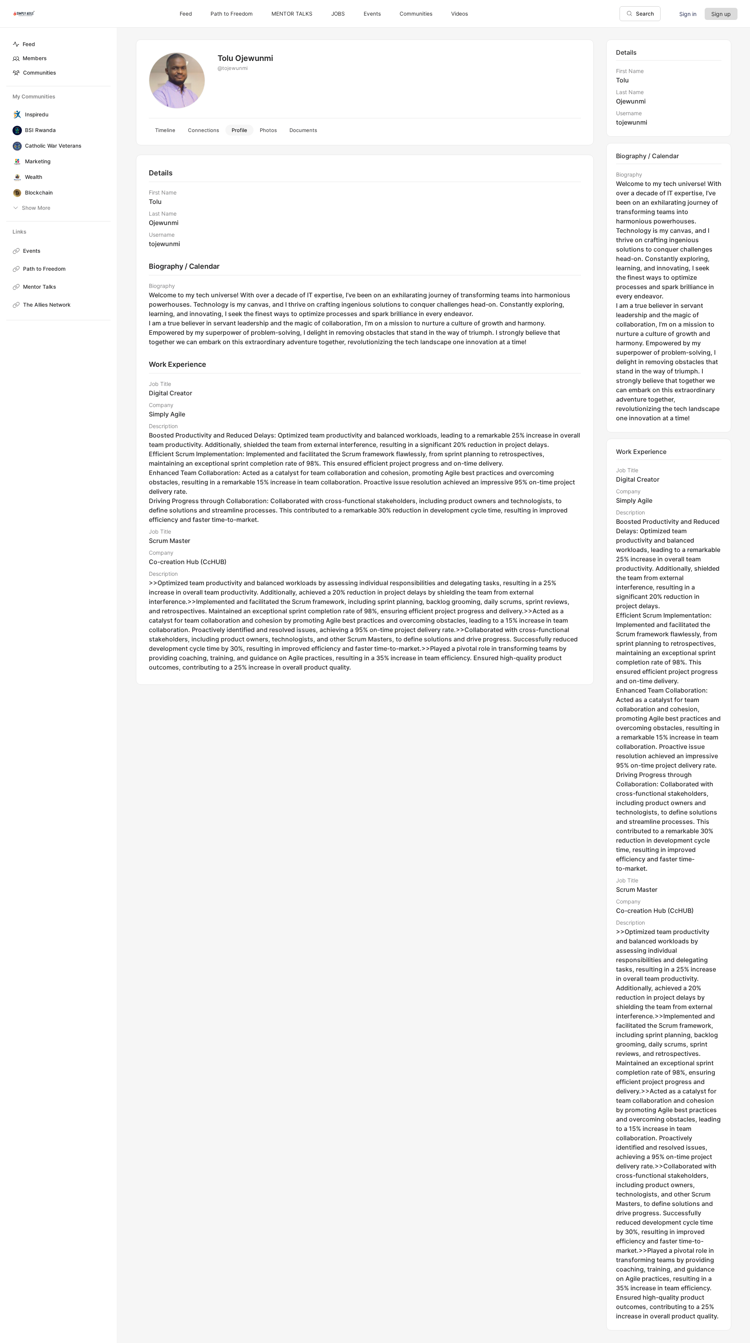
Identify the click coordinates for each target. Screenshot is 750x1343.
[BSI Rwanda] (15, 130)
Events (31, 251)
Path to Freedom (44, 269)
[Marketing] (15, 162)
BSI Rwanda (40, 130)
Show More (36, 208)
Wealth (33, 177)
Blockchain (39, 192)
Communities (39, 73)
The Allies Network (47, 305)
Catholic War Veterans (53, 146)
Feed (29, 44)
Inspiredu (36, 114)
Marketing (37, 161)
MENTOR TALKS (291, 14)
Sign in (687, 14)
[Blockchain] (15, 193)
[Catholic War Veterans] (15, 146)
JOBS (338, 14)
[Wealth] (15, 177)
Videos (459, 14)
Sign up (721, 14)
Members (34, 58)
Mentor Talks (39, 287)
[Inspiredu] (15, 115)
